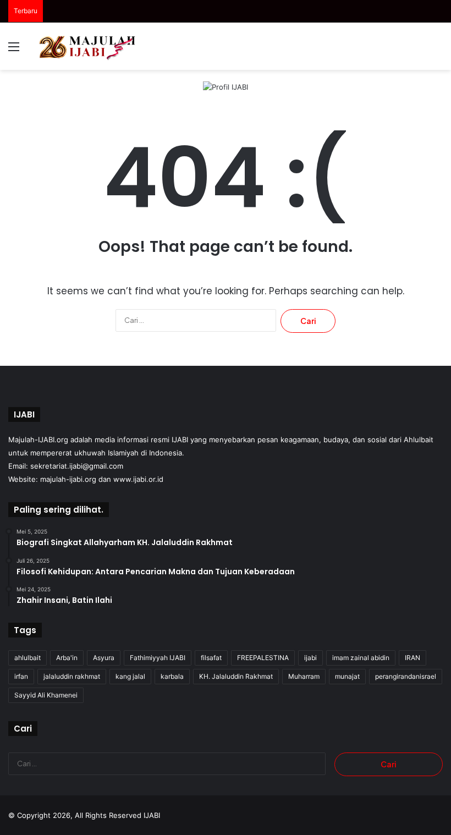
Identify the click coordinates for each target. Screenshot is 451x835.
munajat (347, 676)
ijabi (310, 657)
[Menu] (13, 50)
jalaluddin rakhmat (71, 676)
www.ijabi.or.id (138, 479)
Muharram (304, 676)
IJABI (152, 815)
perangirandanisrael (405, 676)
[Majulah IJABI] (88, 46)
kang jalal (130, 676)
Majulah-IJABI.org (38, 439)
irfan (21, 676)
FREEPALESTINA (263, 657)
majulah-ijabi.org (68, 479)
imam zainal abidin (360, 657)
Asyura (103, 657)
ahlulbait (27, 657)
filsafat (211, 657)
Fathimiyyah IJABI (157, 657)
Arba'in (67, 657)
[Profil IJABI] (225, 86)
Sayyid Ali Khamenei (46, 695)
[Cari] (437, 50)
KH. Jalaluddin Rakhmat (236, 676)
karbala (172, 676)
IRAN (412, 657)
